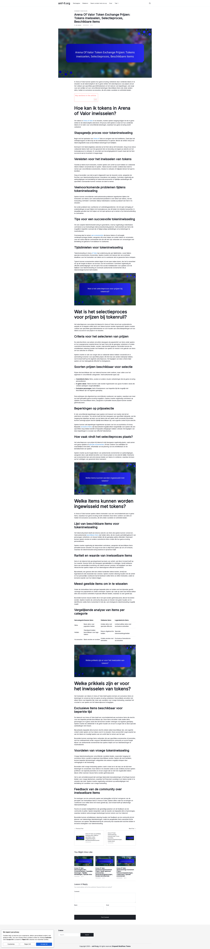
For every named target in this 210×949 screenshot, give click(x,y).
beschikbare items (93, 535)
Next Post (131, 828)
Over (110, 3)
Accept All (44, 944)
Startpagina (76, 3)
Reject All (27, 944)
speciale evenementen (96, 444)
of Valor (94, 253)
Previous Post (79, 828)
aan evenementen (97, 235)
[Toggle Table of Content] (94, 99)
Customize (11, 944)
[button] (150, 3)
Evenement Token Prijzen (80, 11)
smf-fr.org (64, 3)
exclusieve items (86, 427)
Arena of (96, 138)
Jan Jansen (78, 25)
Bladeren (85, 3)
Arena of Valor (88, 121)
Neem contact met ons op (98, 3)
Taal (116, 3)
